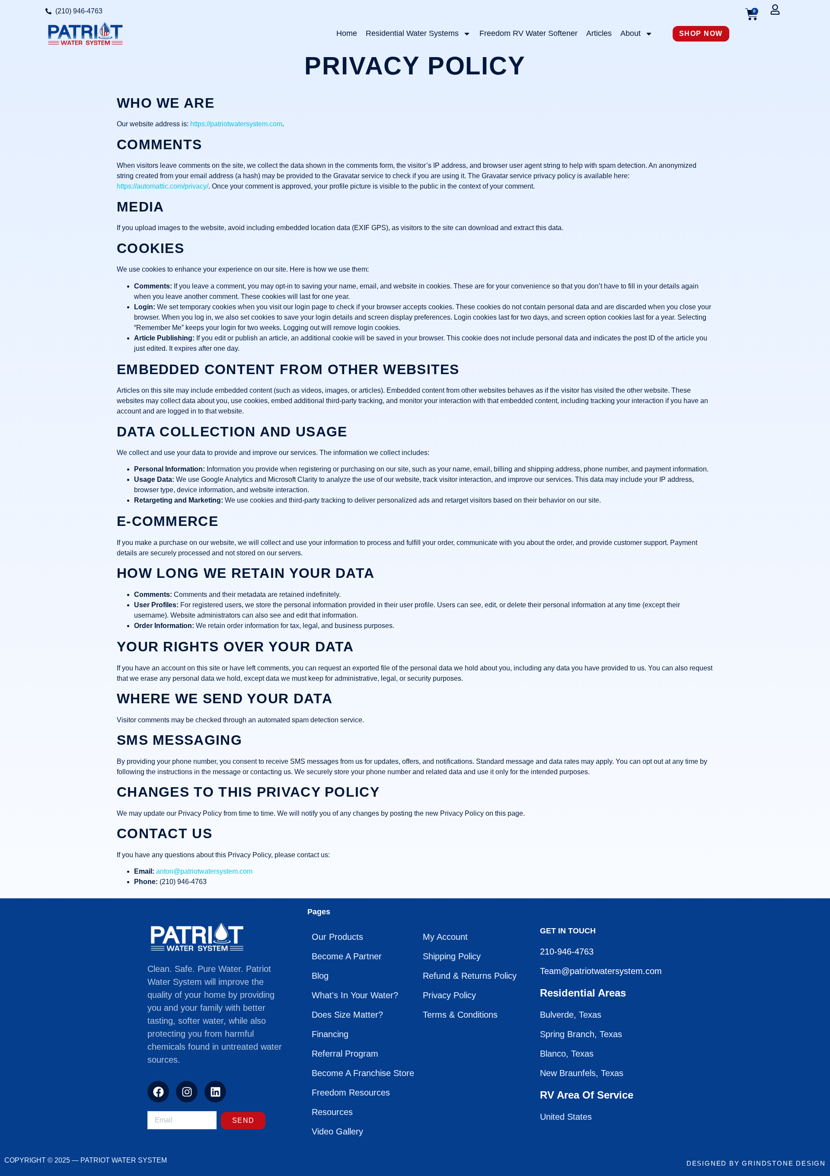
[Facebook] (158, 1091)
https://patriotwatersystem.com (236, 124)
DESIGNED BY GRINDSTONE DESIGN (756, 1163)
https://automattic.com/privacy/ (162, 186)
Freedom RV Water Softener (528, 33)
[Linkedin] (215, 1091)
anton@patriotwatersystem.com (204, 871)
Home (346, 33)
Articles (599, 33)
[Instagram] (187, 1091)
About (630, 33)
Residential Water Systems (412, 33)
